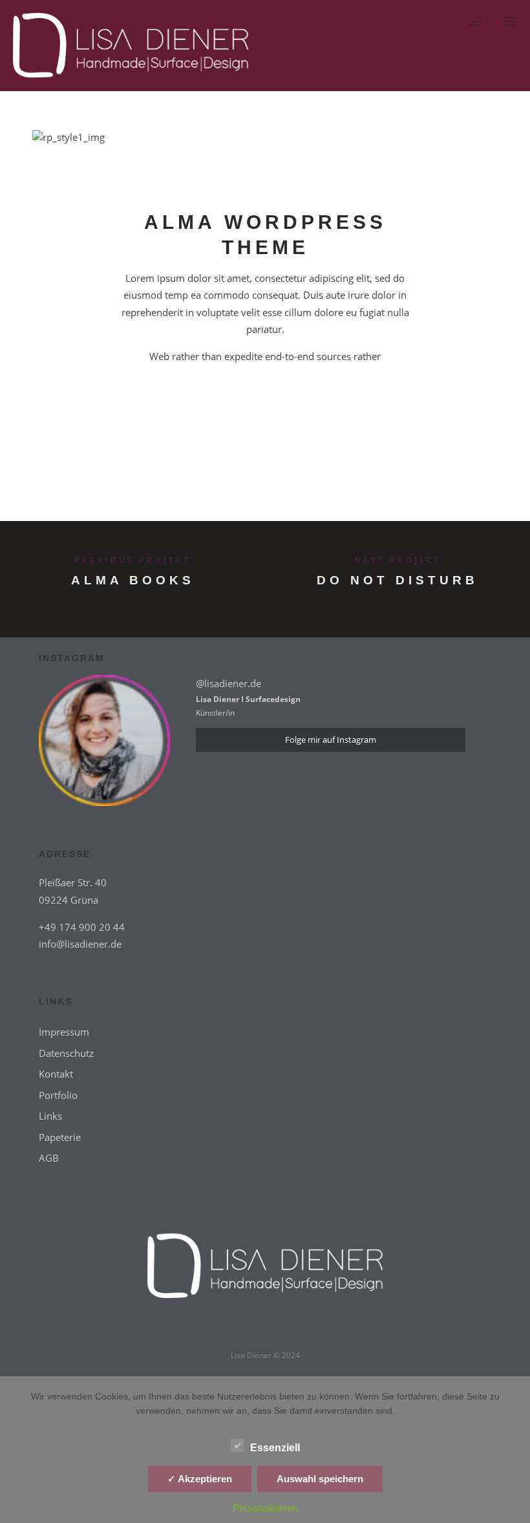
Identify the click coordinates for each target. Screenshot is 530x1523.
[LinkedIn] (265, 1331)
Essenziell (275, 1447)
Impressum (64, 1031)
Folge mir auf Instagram (330, 739)
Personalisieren (265, 1507)
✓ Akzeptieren (199, 1478)
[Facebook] (237, 1331)
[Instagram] (293, 1331)
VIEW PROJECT (265, 404)
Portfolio (58, 1095)
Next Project (397, 560)
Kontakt (56, 1073)
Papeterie (60, 1137)
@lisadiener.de (228, 683)
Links (50, 1115)
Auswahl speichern (320, 1478)
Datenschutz (66, 1053)
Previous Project (132, 560)
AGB (49, 1157)
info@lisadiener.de (80, 943)
